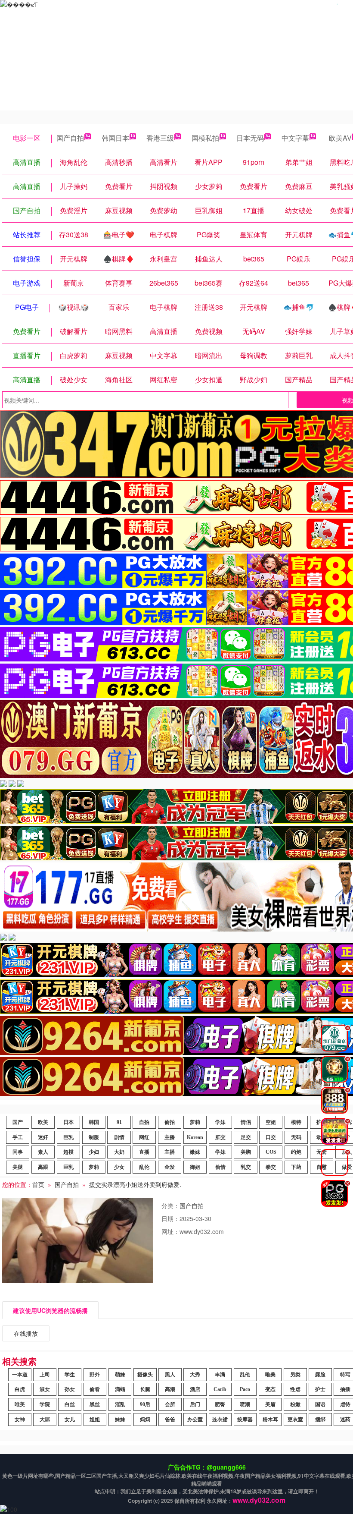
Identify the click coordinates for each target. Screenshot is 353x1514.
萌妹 (120, 1375)
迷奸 (43, 1137)
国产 (17, 1122)
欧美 (43, 1122)
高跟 (43, 1167)
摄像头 (145, 1375)
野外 (95, 1375)
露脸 (320, 1375)
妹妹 (120, 1419)
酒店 (195, 1389)
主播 (169, 1137)
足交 (246, 1137)
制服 (94, 1137)
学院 (45, 1404)
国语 (320, 1404)
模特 (296, 1122)
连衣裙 (220, 1419)
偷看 (95, 1389)
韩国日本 (115, 138)
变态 (270, 1389)
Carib (220, 1389)
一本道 (20, 1375)
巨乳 (68, 1137)
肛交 (220, 1137)
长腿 (145, 1389)
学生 (70, 1375)
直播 (144, 1152)
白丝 (70, 1404)
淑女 (45, 1389)
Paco (245, 1389)
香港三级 (160, 138)
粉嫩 (295, 1404)
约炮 (296, 1152)
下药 (296, 1167)
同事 (17, 1152)
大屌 (45, 1419)
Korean (195, 1137)
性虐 (295, 1389)
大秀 (195, 1375)
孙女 (70, 1389)
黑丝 (95, 1404)
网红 (144, 1137)
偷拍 (169, 1122)
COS (271, 1152)
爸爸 (170, 1419)
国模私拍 (205, 138)
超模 (68, 1152)
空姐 (271, 1122)
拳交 (271, 1167)
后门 (195, 1404)
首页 (38, 1184)
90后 (145, 1404)
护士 (320, 1389)
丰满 (220, 1375)
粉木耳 (270, 1419)
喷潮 (245, 1404)
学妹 (220, 1122)
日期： (170, 1218)
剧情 (119, 1137)
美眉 (270, 1404)
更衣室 (295, 1419)
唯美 (270, 1375)
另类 (295, 1375)
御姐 (195, 1167)
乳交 (246, 1167)
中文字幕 (295, 138)
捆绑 (320, 1419)
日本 (68, 1122)
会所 (170, 1404)
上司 (45, 1375)
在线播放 (26, 1333)
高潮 (170, 1389)
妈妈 (145, 1419)
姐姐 (95, 1419)
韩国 (94, 1122)
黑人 (170, 1375)
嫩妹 (195, 1152)
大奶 (119, 1152)
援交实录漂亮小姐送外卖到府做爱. (135, 1184)
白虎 (20, 1389)
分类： (170, 1205)
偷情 (220, 1167)
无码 (296, 1137)
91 (119, 1122)
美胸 (246, 1152)
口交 (271, 1137)
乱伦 (144, 1167)
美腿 (17, 1167)
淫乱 (120, 1404)
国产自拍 (70, 138)
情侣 (246, 1122)
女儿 (70, 1419)
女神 (20, 1419)
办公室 (195, 1419)
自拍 (144, 1122)
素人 (43, 1152)
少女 (119, 1167)
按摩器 (245, 1419)
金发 (169, 1167)
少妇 (94, 1152)
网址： (170, 1231)
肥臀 (220, 1404)
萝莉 (195, 1122)
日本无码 (250, 138)
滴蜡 (120, 1389)
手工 (17, 1137)
